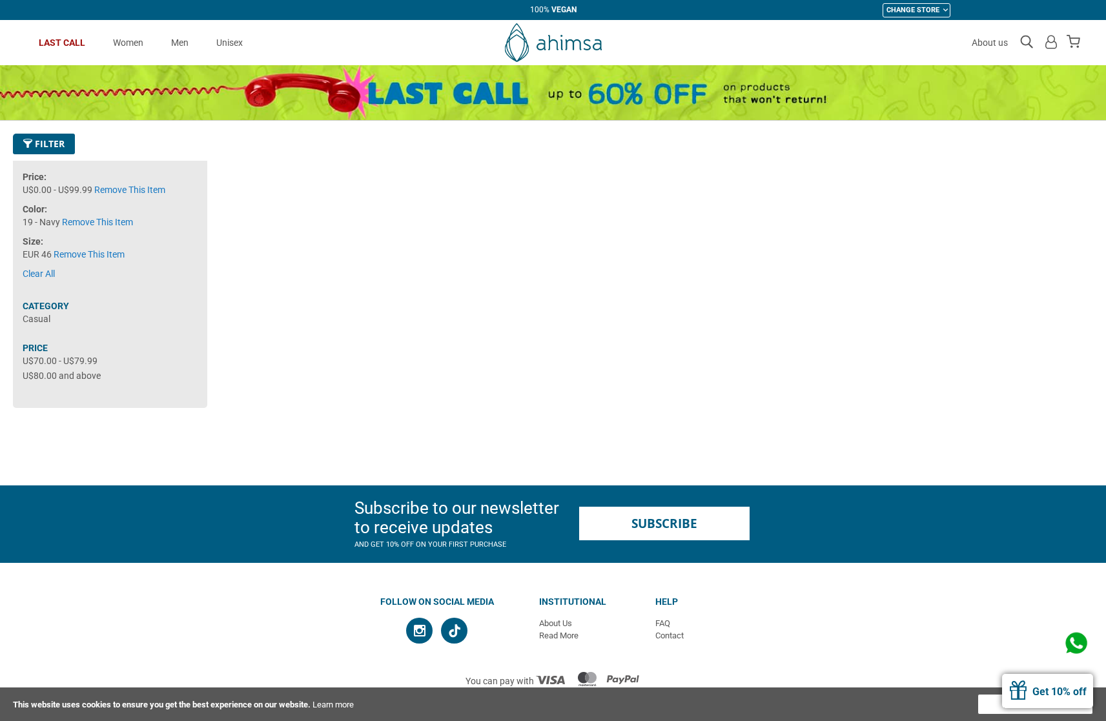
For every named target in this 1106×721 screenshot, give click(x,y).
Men (180, 42)
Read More (559, 635)
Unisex (229, 42)
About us (990, 42)
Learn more (333, 704)
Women (128, 42)
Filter (48, 143)
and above (62, 376)
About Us (555, 623)
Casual (36, 319)
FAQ (662, 623)
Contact (669, 635)
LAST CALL (62, 42)
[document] (553, 704)
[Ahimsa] (553, 42)
